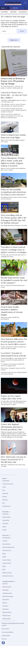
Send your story (6, 615)
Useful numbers (6, 618)
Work (3, 569)
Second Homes (6, 544)
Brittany (4, 496)
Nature (4, 526)
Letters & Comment (7, 484)
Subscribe (15, 8)
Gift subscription (6, 587)
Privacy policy (5, 629)
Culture (4, 530)
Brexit (4, 566)
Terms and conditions (7, 632)
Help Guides (13, 12)
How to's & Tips (6, 550)
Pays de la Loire (6, 506)
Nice (3, 503)
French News (4, 12)
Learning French (6, 563)
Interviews (5, 523)
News (4, 478)
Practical (5, 535)
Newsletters (5, 599)
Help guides (5, 590)
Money (4, 553)
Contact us (5, 606)
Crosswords (5, 514)
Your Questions (23, 12)
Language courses (7, 593)
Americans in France (7, 576)
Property (4, 541)
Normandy (5, 493)
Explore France (6, 517)
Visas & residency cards (8, 547)
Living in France (6, 560)
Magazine (5, 511)
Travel (4, 487)
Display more (14, 40)
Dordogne (5, 500)
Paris (3, 490)
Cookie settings (6, 635)
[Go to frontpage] (13, 3)
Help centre (5, 609)
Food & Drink (5, 520)
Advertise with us (7, 612)
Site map (4, 639)
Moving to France (7, 572)
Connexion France (8, 581)
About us (4, 603)
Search (22, 31)
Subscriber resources (7, 596)
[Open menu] (5, 8)
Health (4, 557)
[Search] (25, 3)
